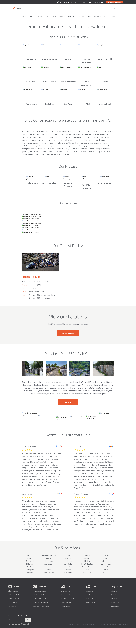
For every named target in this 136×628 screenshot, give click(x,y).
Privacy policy (115, 606)
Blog (40, 9)
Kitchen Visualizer (66, 595)
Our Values (114, 598)
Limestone (81, 16)
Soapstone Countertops (41, 606)
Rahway (49, 566)
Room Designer (66, 591)
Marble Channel (91, 602)
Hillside (106, 558)
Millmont (29, 563)
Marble (31, 16)
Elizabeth (106, 555)
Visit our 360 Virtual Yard (96, 2)
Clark (68, 555)
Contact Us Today (68, 333)
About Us (114, 591)
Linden (87, 561)
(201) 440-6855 (35, 288)
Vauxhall (106, 569)
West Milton (49, 572)
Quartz (48, 16)
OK (28, 620)
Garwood (68, 558)
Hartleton (87, 558)
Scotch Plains (106, 566)
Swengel (68, 569)
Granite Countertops (39, 595)
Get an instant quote (114, 2)
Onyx (54, 16)
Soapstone (97, 16)
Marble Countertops (39, 591)
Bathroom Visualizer (67, 598)
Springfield (30, 569)
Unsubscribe (26, 624)
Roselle (68, 566)
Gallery (48, 9)
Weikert (30, 572)
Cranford (87, 555)
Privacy (120, 624)
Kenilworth (30, 561)
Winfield (106, 572)
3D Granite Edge (66, 606)
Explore (68, 402)
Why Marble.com (13, 591)
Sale (76, 9)
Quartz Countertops (39, 598)
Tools (56, 9)
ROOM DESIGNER (66, 9)
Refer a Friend (12, 606)
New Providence (106, 563)
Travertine (62, 16)
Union (87, 569)
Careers (113, 595)
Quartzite (40, 16)
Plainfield (30, 566)
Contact (84, 9)
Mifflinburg (106, 561)
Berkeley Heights (49, 555)
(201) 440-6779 (35, 285)
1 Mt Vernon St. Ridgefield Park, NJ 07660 (38, 281)
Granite (24, 16)
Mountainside (49, 563)
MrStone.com (90, 598)
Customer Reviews (14, 598)
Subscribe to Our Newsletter (18, 615)
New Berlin (68, 563)
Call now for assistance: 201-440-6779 (72, 2)
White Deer (87, 572)
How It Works (12, 602)
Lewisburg (68, 561)
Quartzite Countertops (40, 602)
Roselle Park (87, 566)
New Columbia (87, 563)
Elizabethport (30, 558)
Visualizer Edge (66, 602)
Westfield (68, 572)
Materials (32, 9)
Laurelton (49, 561)
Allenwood (30, 555)
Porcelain (112, 16)
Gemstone (71, 16)
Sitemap (125, 624)
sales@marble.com (36, 291)
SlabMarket (89, 595)
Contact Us (115, 602)
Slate (105, 16)
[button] (120, 8)
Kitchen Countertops (14, 595)
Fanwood (48, 558)
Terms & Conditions (111, 624)
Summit (49, 569)
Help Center (90, 591)
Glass (89, 16)
